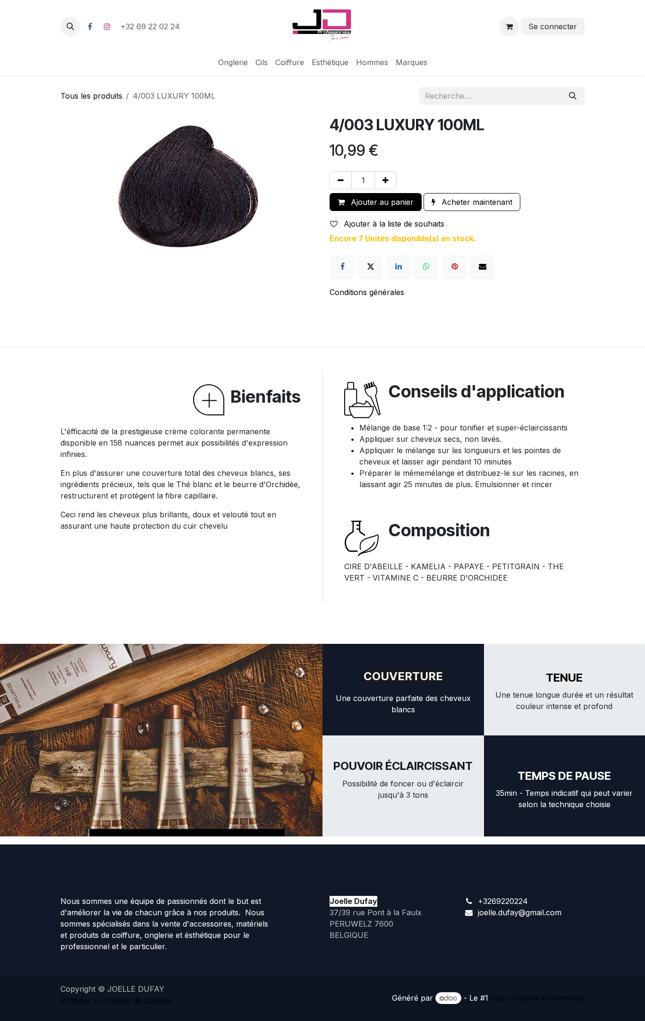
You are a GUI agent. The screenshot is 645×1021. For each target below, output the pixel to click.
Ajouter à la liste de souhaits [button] (392, 223)
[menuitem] (233, 62)
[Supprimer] (341, 180)
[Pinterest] (454, 266)
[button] (70, 26)
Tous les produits (91, 96)
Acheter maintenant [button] (475, 202)
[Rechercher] (573, 96)
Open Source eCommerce (538, 998)
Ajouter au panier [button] (381, 202)
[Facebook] (89, 26)
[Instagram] (107, 26)
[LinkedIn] (398, 266)
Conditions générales (367, 292)
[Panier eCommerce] (509, 26)
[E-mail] (482, 266)
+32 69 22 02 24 (151, 26)
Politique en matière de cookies (115, 1000)
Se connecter (552, 26)
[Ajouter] (385, 180)
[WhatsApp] (426, 266)
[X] (370, 266)
